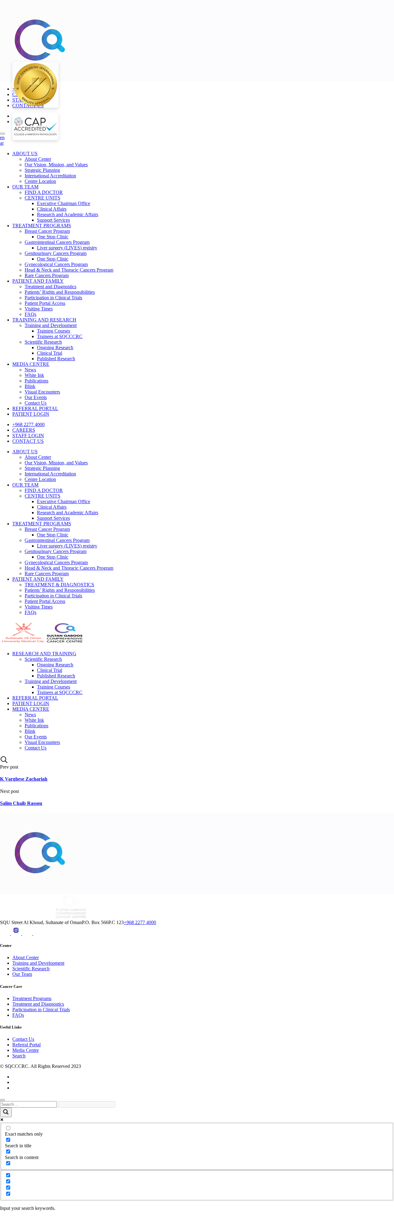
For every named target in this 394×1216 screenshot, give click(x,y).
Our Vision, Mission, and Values (56, 164)
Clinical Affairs (51, 209)
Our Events (36, 397)
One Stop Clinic (52, 236)
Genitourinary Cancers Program (55, 253)
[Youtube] (5, 933)
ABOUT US (25, 153)
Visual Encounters (42, 391)
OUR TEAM (25, 186)
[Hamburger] (2, 134)
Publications (36, 380)
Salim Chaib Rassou (21, 803)
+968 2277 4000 (28, 424)
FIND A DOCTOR (44, 192)
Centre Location (40, 181)
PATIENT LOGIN (30, 414)
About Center (38, 159)
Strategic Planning (42, 170)
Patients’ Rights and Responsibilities (60, 292)
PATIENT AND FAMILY (38, 281)
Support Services (53, 220)
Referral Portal (26, 1044)
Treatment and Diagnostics (50, 286)
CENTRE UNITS (42, 197)
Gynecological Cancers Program (56, 264)
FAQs (30, 314)
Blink (30, 386)
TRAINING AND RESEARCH (44, 319)
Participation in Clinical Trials (53, 297)
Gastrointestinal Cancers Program (57, 242)
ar (2, 143)
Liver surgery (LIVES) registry (67, 247)
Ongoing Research (55, 347)
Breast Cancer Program (47, 231)
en (2, 137)
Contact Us (35, 403)
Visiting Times (39, 308)
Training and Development (51, 325)
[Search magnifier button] (6, 1112)
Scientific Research (43, 342)
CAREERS (23, 430)
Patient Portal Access (45, 303)
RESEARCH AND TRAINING (44, 653)
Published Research (56, 358)
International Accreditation (50, 175)
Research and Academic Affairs (67, 214)
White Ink (34, 375)
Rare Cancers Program (47, 275)
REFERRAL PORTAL (35, 408)
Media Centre (25, 1050)
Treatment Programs (31, 998)
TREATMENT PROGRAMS (41, 225)
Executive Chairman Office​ (63, 203)
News (30, 369)
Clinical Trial (49, 353)
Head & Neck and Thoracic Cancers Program (69, 270)
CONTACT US (28, 441)
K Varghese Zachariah (23, 779)
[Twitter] (38, 933)
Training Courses (53, 330)
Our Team (22, 974)
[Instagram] (16, 933)
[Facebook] (27, 933)
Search (19, 1055)
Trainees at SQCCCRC (59, 336)
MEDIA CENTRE (30, 364)
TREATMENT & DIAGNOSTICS (59, 584)
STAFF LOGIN (28, 435)
